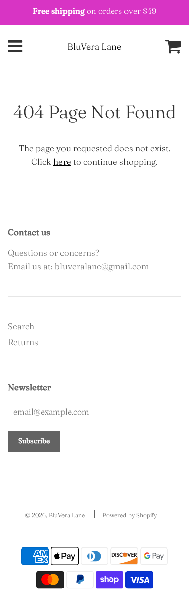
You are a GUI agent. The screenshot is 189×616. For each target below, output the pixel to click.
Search (21, 326)
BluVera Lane (94, 46)
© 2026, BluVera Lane (55, 515)
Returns (23, 341)
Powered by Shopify (129, 515)
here (62, 161)
